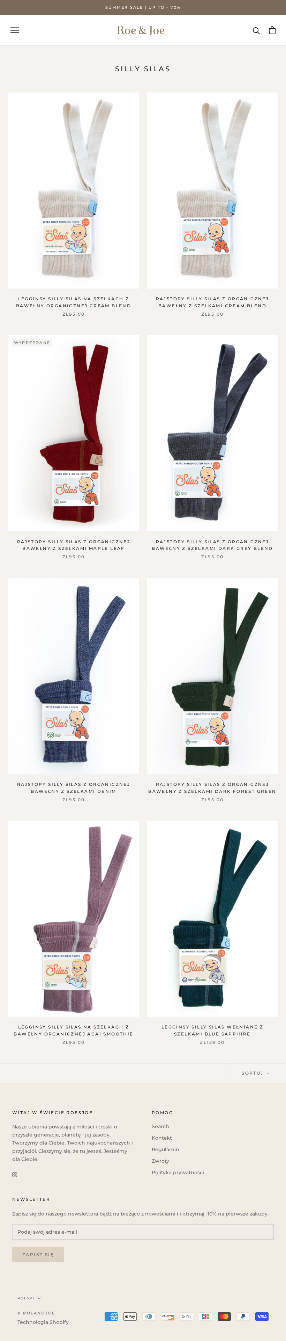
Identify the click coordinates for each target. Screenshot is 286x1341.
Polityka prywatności (178, 1172)
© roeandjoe (36, 1313)
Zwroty (160, 1161)
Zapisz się (38, 1254)
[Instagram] (14, 1174)
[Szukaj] (256, 30)
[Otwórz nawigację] (14, 30)
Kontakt (162, 1138)
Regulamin (165, 1149)
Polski (26, 1298)
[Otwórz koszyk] (272, 30)
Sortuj (253, 1073)
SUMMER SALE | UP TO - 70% (143, 7)
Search (160, 1126)
